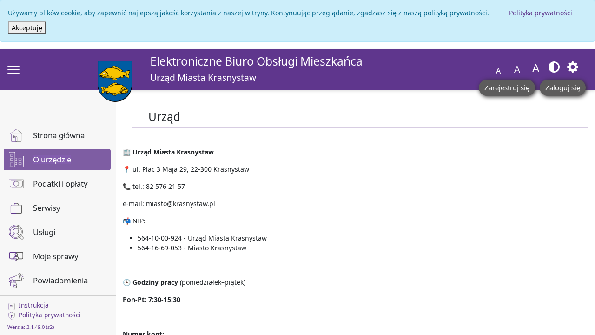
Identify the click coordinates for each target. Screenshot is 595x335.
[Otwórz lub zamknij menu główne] (13, 69)
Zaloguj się (562, 87)
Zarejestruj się (506, 87)
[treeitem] (57, 135)
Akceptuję (27, 27)
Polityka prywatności (540, 12)
